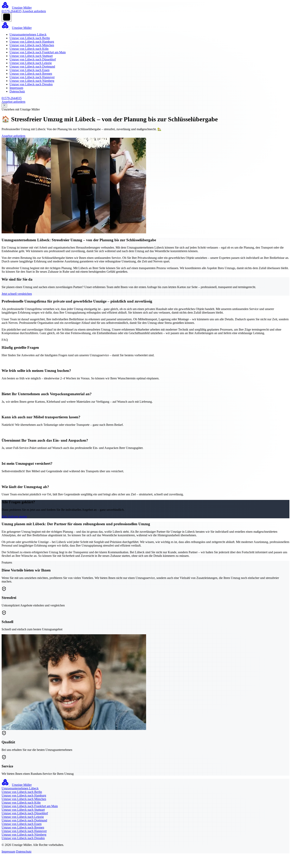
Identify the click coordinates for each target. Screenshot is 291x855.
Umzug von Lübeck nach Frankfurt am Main (38, 52)
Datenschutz (17, 91)
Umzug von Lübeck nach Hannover (32, 77)
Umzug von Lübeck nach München (32, 45)
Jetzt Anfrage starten (14, 516)
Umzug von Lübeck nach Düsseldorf (33, 59)
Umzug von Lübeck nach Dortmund (32, 66)
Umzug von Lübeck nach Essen (29, 70)
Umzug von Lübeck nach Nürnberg (32, 80)
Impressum (16, 88)
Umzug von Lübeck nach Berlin (30, 38)
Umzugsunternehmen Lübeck (28, 34)
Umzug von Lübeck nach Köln (29, 48)
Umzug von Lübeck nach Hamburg (32, 41)
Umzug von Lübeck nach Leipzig (31, 63)
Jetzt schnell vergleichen (17, 293)
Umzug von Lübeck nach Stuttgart (31, 56)
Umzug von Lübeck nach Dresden (31, 84)
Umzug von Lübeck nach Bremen (31, 73)
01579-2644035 (12, 11)
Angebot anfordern (34, 11)
